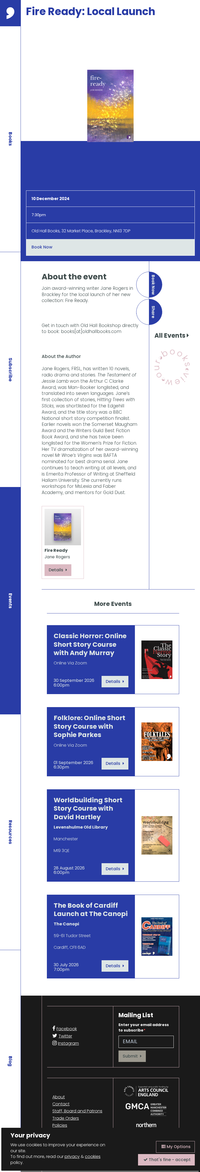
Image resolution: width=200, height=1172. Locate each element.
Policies (59, 1125)
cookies (93, 1157)
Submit (131, 1056)
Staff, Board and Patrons (77, 1111)
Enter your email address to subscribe (143, 1027)
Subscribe (10, 369)
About (58, 1097)
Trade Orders (65, 1118)
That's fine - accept (169, 1160)
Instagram (68, 1043)
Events (10, 601)
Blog (10, 1061)
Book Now (42, 247)
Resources (10, 832)
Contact (61, 1104)
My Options (178, 1147)
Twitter (65, 1036)
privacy (72, 1157)
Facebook (67, 1029)
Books (10, 139)
